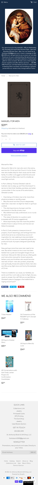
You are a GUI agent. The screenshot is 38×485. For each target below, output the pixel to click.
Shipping (4, 128)
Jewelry (19, 411)
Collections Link (19, 408)
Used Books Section (19, 424)
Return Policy (26, 463)
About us (25, 461)
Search (18, 461)
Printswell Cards (19, 414)
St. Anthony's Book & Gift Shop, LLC (21, 472)
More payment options (19, 155)
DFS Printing (19, 416)
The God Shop (19, 419)
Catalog (12, 461)
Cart (35, 2)
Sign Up (33, 452)
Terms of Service (18, 465)
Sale (19, 463)
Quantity (4, 136)
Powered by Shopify (18, 474)
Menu (6, 2)
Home (3, 76)
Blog (31, 461)
